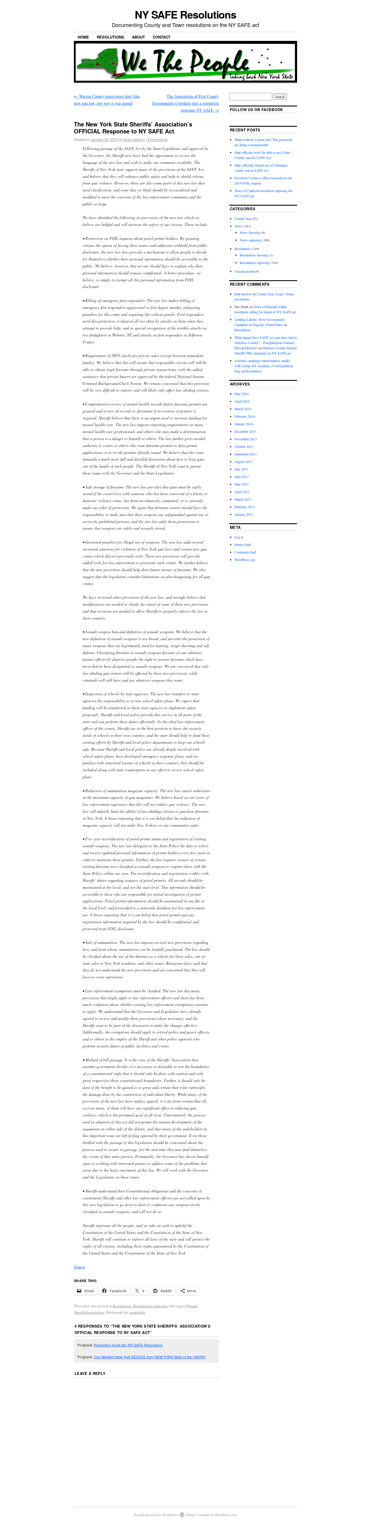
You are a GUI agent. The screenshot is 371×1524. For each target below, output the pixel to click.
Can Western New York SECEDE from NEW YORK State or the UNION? (150, 1356)
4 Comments (158, 139)
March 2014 (242, 408)
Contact (161, 37)
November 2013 (245, 439)
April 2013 (242, 491)
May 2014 (241, 393)
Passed (192, 1305)
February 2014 (244, 416)
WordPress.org (244, 559)
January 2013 (243, 514)
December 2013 (245, 431)
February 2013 (244, 506)
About (138, 37)
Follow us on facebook (256, 109)
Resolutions (110, 37)
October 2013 (243, 446)
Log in (238, 537)
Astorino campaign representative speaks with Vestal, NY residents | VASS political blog (263, 365)
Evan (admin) (134, 139)
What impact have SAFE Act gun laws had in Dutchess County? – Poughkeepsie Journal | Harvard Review (265, 342)
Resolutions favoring (254, 255)
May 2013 (241, 484)
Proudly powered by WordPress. (156, 1514)
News (238, 226)
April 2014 (242, 401)
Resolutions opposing (150, 1305)
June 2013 (241, 476)
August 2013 (243, 461)
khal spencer (243, 294)
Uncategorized (244, 271)
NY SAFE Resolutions (185, 14)
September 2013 (245, 454)
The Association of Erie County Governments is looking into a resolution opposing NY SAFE (185, 103)
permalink (137, 1312)
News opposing (250, 240)
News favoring (250, 232)
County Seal (242, 218)
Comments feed (245, 552)
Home (83, 37)
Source (79, 1267)
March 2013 (242, 499)
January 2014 (243, 423)
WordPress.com (225, 1514)
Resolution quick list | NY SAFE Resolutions (128, 1344)
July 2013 (241, 469)
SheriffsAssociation (89, 1312)
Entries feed (242, 544)
